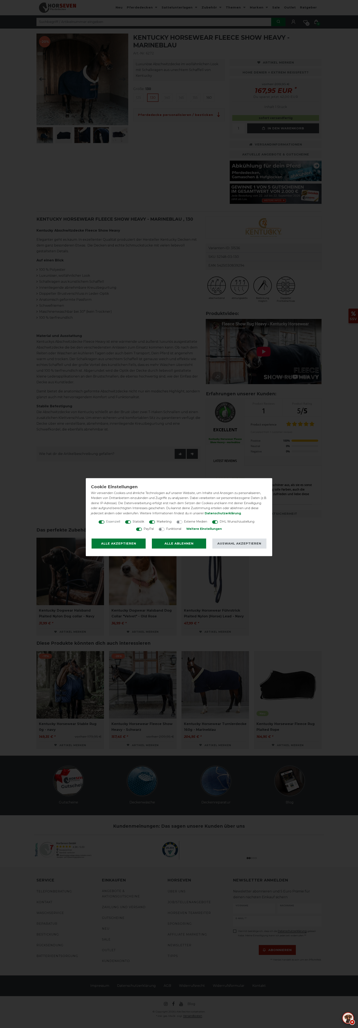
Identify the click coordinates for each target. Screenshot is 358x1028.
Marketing (164, 521)
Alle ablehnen (179, 543)
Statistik (138, 521)
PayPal (149, 529)
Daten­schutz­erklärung (223, 513)
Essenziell (113, 521)
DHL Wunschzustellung (237, 521)
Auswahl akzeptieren (239, 543)
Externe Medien (195, 521)
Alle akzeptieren (118, 543)
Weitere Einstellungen (204, 529)
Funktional (173, 529)
